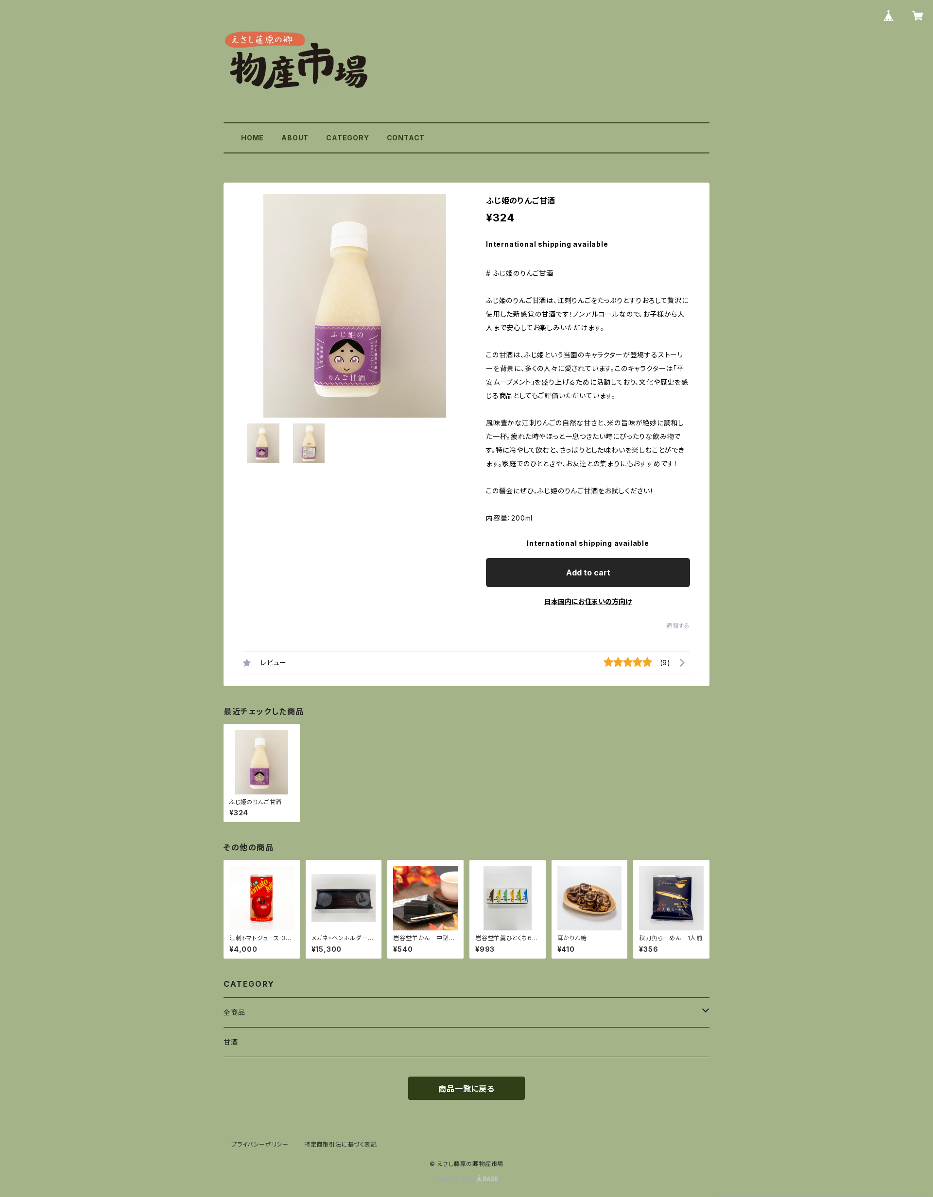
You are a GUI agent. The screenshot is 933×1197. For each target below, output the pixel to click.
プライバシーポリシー (260, 1144)
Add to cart (588, 572)
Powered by (455, 1179)
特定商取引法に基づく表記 (340, 1144)
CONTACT (406, 138)
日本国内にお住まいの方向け (588, 601)
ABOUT (295, 138)
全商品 (234, 1012)
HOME (252, 138)
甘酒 (231, 1042)
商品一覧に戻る (466, 1089)
